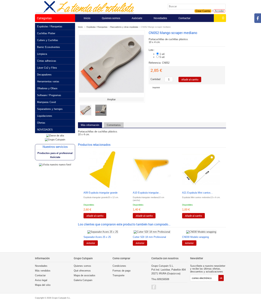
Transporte (118, 275)
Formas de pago (121, 270)
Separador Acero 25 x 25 (97, 237)
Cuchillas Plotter (46, 33)
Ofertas (41, 122)
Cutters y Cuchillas (47, 40)
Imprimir (156, 87)
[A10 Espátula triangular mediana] (152, 170)
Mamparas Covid (46, 102)
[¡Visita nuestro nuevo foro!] (55, 164)
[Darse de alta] (55, 135)
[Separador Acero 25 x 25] (102, 232)
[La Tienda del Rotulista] (85, 7)
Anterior (90, 243)
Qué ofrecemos (82, 270)
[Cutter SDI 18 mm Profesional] (152, 232)
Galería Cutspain (83, 280)
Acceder (219, 11)
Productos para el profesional (55, 153)
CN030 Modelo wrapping (195, 237)
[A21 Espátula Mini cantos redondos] (201, 170)
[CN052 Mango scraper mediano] (85, 115)
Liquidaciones (44, 115)
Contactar (184, 18)
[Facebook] (153, 287)
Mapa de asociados (84, 275)
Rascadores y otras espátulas (124, 27)
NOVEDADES (45, 129)
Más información (90, 125)
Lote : (152, 50)
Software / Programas (49, 95)
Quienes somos (111, 18)
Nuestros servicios (55, 147)
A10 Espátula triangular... (147, 192)
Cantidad (155, 79)
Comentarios (114, 125)
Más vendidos (42, 270)
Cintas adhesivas (46, 60)
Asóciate (137, 18)
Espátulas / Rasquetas (49, 26)
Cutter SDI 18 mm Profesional (149, 237)
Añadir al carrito (94, 215)
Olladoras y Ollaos (47, 88)
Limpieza (42, 54)
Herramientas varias (48, 81)
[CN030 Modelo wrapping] (201, 232)
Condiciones (119, 265)
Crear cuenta (203, 11)
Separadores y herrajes (50, 109)
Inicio (87, 18)
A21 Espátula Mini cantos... (197, 192)
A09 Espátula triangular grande (100, 192)
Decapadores (44, 74)
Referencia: (155, 62)
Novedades (160, 18)
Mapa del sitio (42, 285)
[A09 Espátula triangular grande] (102, 170)
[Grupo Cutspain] (55, 139)
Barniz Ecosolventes (48, 47)
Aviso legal (41, 280)
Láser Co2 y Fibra (47, 67)
